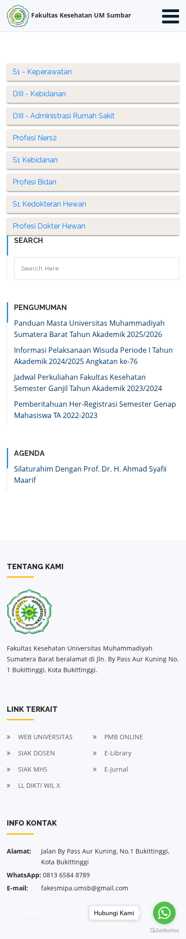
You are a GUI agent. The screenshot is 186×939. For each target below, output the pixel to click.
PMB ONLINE (123, 736)
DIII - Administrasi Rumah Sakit (64, 116)
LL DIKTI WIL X (39, 785)
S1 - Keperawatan (42, 71)
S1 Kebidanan (35, 160)
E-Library (117, 753)
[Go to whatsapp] (164, 913)
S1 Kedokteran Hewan (49, 204)
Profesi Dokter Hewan (49, 226)
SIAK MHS (32, 769)
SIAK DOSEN (36, 753)
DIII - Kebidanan (39, 94)
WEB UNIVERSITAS (45, 736)
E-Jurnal (116, 769)
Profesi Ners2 (35, 138)
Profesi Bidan (34, 182)
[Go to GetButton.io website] (164, 930)
